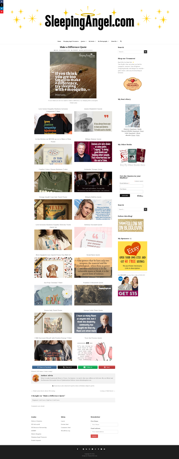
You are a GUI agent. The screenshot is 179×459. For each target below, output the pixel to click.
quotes (92, 386)
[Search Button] (121, 41)
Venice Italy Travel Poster (53, 310)
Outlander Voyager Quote (93, 169)
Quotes (83, 41)
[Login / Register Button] (104, 449)
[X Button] (74, 449)
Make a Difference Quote (73, 47)
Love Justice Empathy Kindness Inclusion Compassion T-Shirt (53, 110)
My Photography (102, 41)
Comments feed (65, 427)
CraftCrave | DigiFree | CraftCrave (49, 400)
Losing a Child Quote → (107, 391)
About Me (114, 41)
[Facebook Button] (77, 449)
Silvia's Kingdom (36, 434)
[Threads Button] (80, 449)
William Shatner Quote (93, 139)
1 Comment (75, 50)
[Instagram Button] (89, 449)
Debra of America (36, 421)
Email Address (124, 183)
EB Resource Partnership (39, 427)
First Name (123, 189)
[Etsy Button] (95, 449)
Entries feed (64, 424)
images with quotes (69, 386)
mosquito (87, 386)
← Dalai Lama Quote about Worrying (43, 391)
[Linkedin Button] (86, 449)
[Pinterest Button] (83, 449)
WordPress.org (65, 431)
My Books (91, 41)
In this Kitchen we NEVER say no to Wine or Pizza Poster (53, 140)
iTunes (133, 135)
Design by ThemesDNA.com (89, 456)
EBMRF (33, 431)
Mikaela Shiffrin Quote (93, 197)
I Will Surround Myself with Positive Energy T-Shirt (53, 338)
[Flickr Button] (92, 449)
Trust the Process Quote (93, 338)
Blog (82, 50)
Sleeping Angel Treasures (71, 41)
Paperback (133, 129)
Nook (142, 131)
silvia (56, 50)
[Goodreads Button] (101, 449)
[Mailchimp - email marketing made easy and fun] (140, 197)
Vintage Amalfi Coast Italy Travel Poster (53, 197)
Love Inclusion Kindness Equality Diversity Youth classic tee (53, 226)
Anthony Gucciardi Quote (93, 225)
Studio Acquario (36, 440)
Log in (63, 421)
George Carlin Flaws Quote (93, 310)
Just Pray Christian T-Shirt (53, 282)
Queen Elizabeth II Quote (93, 109)
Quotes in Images (88, 50)
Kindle (139, 129)
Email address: (95, 428)
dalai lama (61, 386)
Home (59, 41)
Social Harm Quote (93, 255)
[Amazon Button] (98, 449)
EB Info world (35, 424)
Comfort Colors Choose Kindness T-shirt (53, 169)
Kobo (138, 135)
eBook (138, 133)
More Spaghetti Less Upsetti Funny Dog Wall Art (53, 255)
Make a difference (80, 386)
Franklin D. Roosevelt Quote (93, 282)
